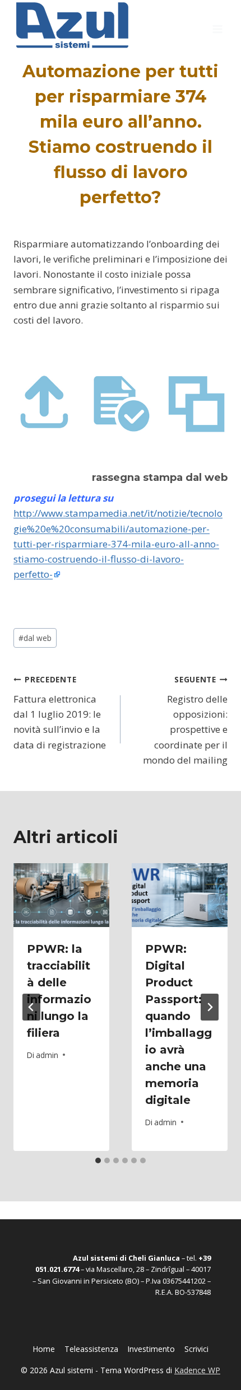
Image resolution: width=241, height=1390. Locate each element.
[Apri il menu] (217, 25)
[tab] (98, 1160)
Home (44, 1349)
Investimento (151, 1349)
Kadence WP (197, 1370)
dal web (35, 638)
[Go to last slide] (31, 1007)
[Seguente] (210, 1007)
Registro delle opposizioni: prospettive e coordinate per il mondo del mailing (185, 720)
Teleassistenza (91, 1349)
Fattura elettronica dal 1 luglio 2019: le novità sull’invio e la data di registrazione (59, 712)
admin (47, 1055)
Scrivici (196, 1349)
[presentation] (61, 895)
